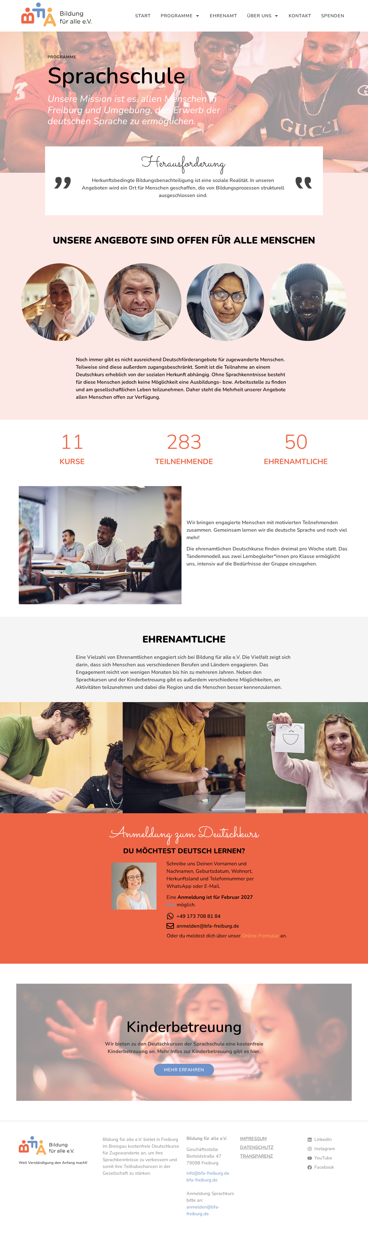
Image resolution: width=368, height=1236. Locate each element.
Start (143, 16)
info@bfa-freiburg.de (208, 1173)
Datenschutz (256, 1147)
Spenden (332, 16)
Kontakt (300, 16)
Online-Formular (260, 935)
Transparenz (256, 1156)
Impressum (253, 1138)
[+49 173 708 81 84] (170, 916)
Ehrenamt (223, 16)
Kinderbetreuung (184, 1027)
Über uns (259, 16)
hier (171, 904)
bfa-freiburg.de (202, 1180)
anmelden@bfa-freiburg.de (207, 926)
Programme (177, 16)
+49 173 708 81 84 (198, 916)
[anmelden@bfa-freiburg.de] (170, 926)
